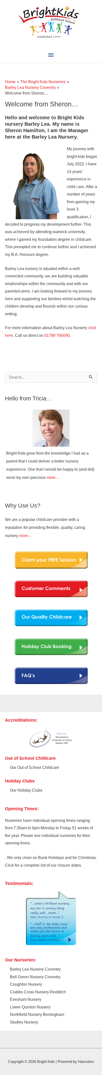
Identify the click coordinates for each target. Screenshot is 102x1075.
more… (53, 477)
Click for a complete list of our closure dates (43, 865)
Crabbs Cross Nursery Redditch (38, 992)
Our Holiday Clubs (26, 790)
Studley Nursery (24, 1022)
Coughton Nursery (26, 984)
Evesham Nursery (25, 999)
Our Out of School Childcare (34, 767)
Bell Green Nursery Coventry (35, 977)
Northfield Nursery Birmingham (37, 1014)
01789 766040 (57, 335)
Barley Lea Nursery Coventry (35, 969)
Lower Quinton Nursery (30, 1007)
